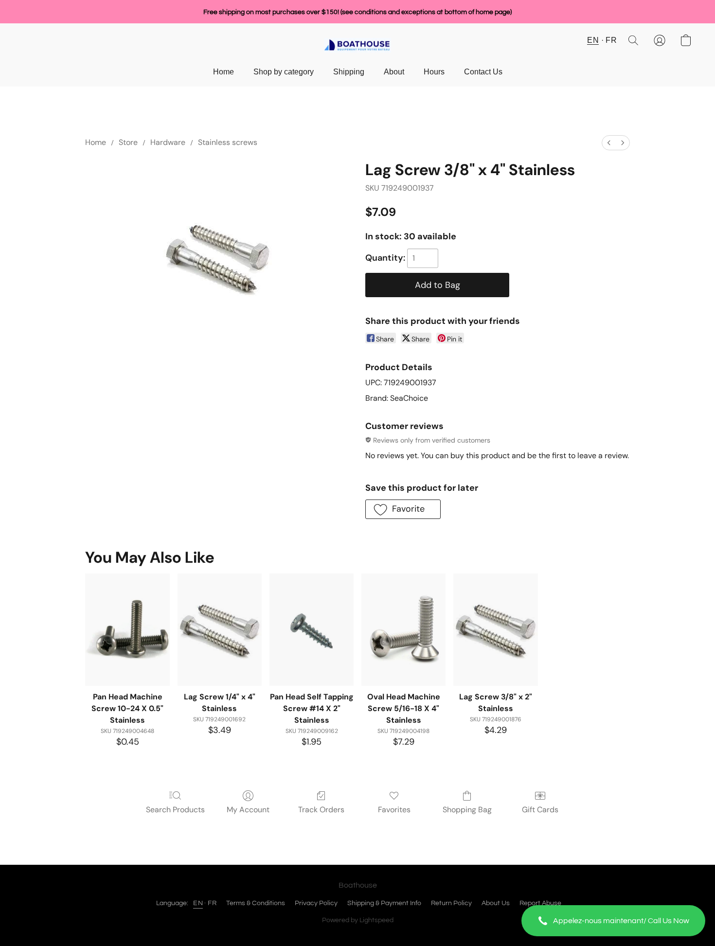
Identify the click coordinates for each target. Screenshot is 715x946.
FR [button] (611, 40)
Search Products (175, 809)
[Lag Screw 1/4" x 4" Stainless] (220, 629)
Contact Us (483, 72)
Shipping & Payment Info (384, 903)
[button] (613, 920)
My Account (248, 809)
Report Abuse (540, 903)
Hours (434, 72)
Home (223, 72)
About (394, 72)
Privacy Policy (316, 903)
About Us (496, 903)
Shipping (348, 72)
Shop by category (283, 72)
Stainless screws (227, 142)
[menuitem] (609, 143)
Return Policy (451, 903)
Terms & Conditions (255, 903)
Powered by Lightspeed (357, 920)
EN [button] (593, 40)
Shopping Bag (467, 809)
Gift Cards (540, 809)
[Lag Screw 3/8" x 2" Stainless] (495, 629)
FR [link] (212, 903)
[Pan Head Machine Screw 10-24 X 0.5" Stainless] (127, 629)
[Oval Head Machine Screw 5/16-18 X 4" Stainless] (403, 629)
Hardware (167, 142)
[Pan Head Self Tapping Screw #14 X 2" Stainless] (311, 629)
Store (128, 142)
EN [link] (198, 903)
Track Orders (321, 809)
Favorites (394, 809)
